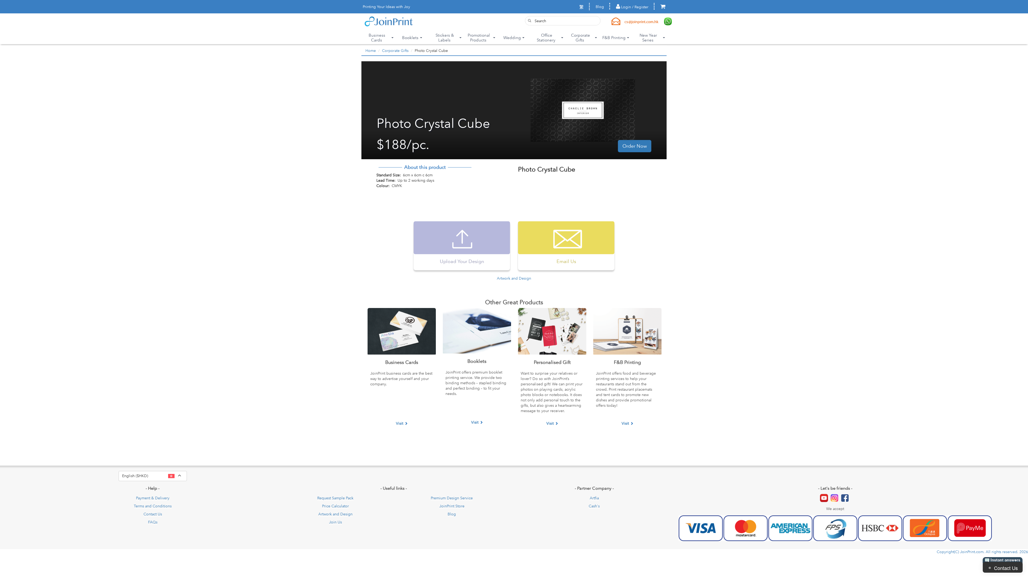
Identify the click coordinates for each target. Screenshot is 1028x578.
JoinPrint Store (451, 506)
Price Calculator (335, 506)
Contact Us (152, 514)
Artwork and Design (514, 278)
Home (370, 50)
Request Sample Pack (335, 498)
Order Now (634, 146)
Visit (399, 423)
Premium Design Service (452, 498)
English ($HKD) (154, 475)
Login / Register (634, 7)
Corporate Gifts (395, 50)
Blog (600, 6)
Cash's (594, 506)
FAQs (152, 522)
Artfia (594, 498)
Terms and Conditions (153, 506)
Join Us (335, 522)
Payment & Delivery (152, 498)
